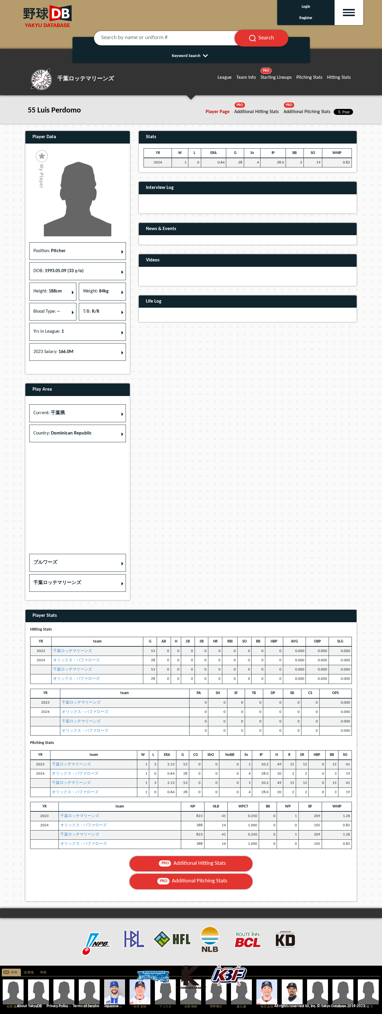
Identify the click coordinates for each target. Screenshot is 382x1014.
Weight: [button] (96, 291)
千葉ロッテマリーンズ (72, 651)
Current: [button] (49, 413)
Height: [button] (47, 291)
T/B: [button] (91, 311)
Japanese (111, 1006)
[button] (77, 563)
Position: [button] (49, 251)
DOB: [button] (58, 271)
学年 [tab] (14, 972)
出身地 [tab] (29, 972)
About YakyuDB (29, 1006)
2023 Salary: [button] (53, 351)
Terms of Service (86, 1006)
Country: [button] (62, 433)
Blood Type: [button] (46, 311)
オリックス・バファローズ (76, 660)
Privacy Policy (57, 1006)
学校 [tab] (43, 972)
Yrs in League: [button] (48, 331)
